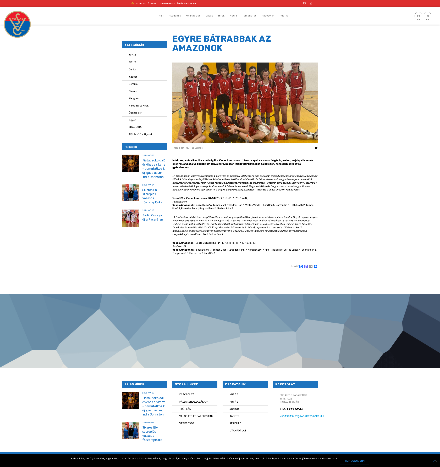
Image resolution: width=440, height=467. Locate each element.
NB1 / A (233, 394)
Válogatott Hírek (138, 105)
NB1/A (132, 55)
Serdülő (133, 84)
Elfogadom (354, 461)
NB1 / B (233, 401)
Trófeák (185, 408)
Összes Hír (135, 112)
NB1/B (132, 62)
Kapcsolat (186, 394)
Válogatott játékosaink (196, 416)
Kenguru (134, 98)
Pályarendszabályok (193, 401)
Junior (132, 69)
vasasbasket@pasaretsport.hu (302, 416)
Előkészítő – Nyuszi (140, 134)
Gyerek (133, 91)
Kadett (133, 76)
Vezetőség (186, 423)
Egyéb (132, 120)
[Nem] (435, 460)
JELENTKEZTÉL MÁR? (145, 3)
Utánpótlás (135, 127)
